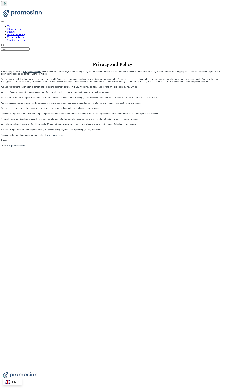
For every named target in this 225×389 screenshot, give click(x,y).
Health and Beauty (16, 34)
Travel (10, 26)
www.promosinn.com (32, 71)
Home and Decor (15, 37)
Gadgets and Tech (16, 40)
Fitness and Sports (16, 29)
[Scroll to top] (4, 3)
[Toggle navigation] (2, 21)
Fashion (11, 31)
